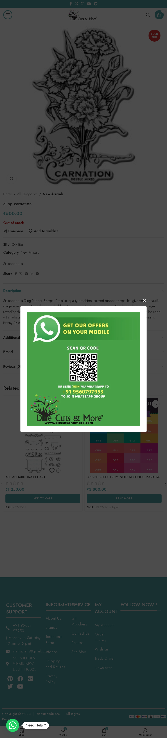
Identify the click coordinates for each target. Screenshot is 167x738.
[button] (12, 725)
